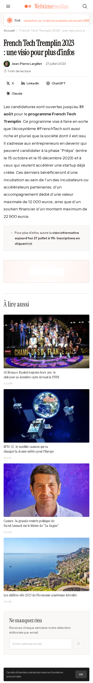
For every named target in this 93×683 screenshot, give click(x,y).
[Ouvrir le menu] (8, 6)
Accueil (9, 30)
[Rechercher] (84, 6)
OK (81, 674)
